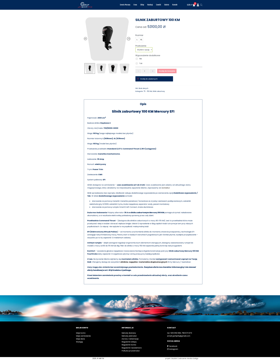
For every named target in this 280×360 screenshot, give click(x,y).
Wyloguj (79, 342)
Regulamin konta (129, 345)
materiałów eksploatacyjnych (153, 262)
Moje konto (81, 333)
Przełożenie (140, 45)
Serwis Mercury (125, 4)
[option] (137, 39)
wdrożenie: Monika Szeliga (188, 358)
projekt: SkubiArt (171, 358)
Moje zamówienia (83, 336)
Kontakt (174, 4)
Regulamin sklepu (129, 342)
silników (124, 262)
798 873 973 (187, 333)
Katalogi (150, 4)
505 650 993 (176, 333)
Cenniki (158, 4)
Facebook (172, 346)
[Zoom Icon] (107, 39)
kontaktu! (166, 188)
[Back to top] (276, 356)
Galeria (166, 4)
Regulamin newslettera (132, 348)
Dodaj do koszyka (167, 71)
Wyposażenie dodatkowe (147, 55)
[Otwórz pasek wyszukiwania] (201, 5)
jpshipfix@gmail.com (181, 336)
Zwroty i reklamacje (130, 339)
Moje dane (80, 339)
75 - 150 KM (148, 91)
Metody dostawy (129, 333)
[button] (154, 78)
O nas (135, 4)
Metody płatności (129, 336)
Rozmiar (139, 35)
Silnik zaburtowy (159, 91)
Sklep (142, 4)
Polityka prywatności (131, 351)
